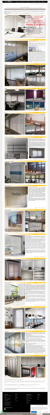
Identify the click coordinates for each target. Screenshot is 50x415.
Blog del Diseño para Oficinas (29, 395)
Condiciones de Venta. (28, 400)
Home (16, 395)
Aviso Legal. (27, 399)
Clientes (38, 395)
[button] (48, 405)
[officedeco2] (8, 2)
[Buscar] (45, 2)
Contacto (16, 400)
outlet (37, 399)
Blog (15, 399)
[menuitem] (18, 2)
